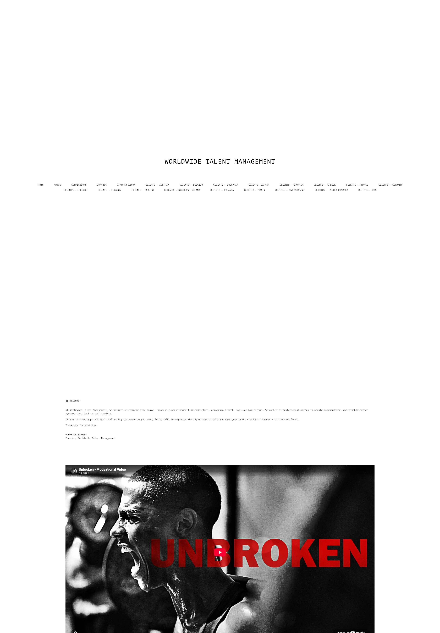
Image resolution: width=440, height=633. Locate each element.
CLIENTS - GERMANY (390, 184)
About (57, 184)
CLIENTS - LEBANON (109, 190)
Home (40, 184)
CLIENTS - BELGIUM (191, 184)
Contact (102, 184)
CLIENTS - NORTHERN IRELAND (182, 190)
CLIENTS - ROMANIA (222, 190)
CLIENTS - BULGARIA (225, 184)
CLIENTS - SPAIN (254, 190)
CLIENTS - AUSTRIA (157, 184)
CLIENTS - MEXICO (143, 190)
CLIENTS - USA (367, 190)
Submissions (78, 184)
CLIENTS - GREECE (325, 184)
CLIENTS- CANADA (259, 184)
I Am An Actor (126, 184)
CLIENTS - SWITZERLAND (289, 190)
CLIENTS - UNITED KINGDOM (331, 190)
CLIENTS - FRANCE (357, 184)
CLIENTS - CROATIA (291, 184)
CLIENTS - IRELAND (75, 190)
